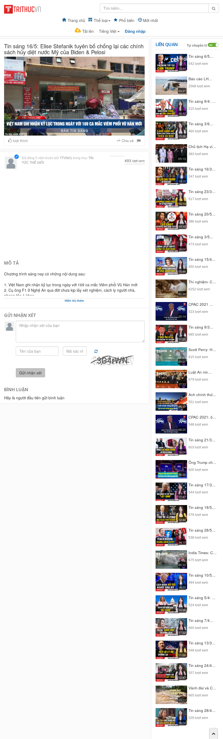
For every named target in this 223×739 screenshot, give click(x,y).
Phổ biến (126, 20)
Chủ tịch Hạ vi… (202, 146)
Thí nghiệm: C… (202, 281)
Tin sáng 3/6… (200, 123)
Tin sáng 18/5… (202, 507)
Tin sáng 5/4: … (202, 597)
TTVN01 (66, 158)
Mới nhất (150, 20)
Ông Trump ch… (202, 462)
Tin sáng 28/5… (202, 530)
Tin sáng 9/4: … (202, 101)
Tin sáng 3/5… (200, 236)
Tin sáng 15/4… (202, 259)
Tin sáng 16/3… (202, 169)
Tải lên (88, 31)
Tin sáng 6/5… (200, 56)
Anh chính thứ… (202, 394)
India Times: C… (202, 552)
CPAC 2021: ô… (202, 417)
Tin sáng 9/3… (200, 327)
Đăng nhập (135, 31)
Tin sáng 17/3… (202, 484)
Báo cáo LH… (200, 78)
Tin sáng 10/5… (202, 575)
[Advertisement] (74, 214)
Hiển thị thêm (74, 300)
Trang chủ (76, 20)
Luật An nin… (200, 372)
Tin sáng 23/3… (202, 191)
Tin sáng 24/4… (202, 665)
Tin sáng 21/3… (202, 439)
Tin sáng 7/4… (200, 620)
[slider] (73, 131)
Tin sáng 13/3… (202, 642)
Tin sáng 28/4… (202, 710)
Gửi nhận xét (30, 372)
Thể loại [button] (101, 20)
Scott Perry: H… (202, 349)
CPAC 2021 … (200, 304)
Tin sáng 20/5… (202, 214)
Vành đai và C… (202, 687)
